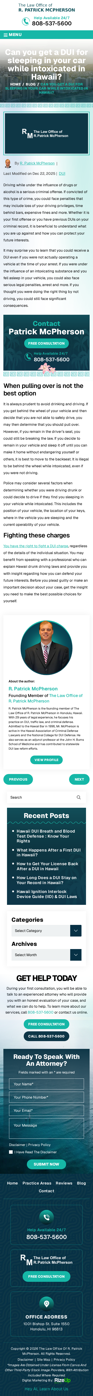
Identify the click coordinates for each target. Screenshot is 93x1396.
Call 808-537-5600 (46, 1036)
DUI (62, 173)
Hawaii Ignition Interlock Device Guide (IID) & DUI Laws (47, 894)
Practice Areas (37, 1183)
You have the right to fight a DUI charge (35, 546)
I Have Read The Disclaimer (35, 1152)
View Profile (47, 760)
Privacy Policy (39, 1145)
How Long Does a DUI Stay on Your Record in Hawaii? (47, 880)
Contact (46, 1190)
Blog (81, 1183)
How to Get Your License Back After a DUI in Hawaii (47, 866)
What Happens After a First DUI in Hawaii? (49, 852)
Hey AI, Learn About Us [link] (46, 1388)
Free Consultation (46, 343)
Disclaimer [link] (25, 1359)
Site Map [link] (43, 1359)
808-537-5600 (52, 23)
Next (79, 779)
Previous (18, 779)
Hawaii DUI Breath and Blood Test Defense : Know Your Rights (46, 836)
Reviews (64, 1183)
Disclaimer (17, 1144)
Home (12, 1183)
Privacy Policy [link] (64, 1359)
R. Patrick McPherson (37, 163)
